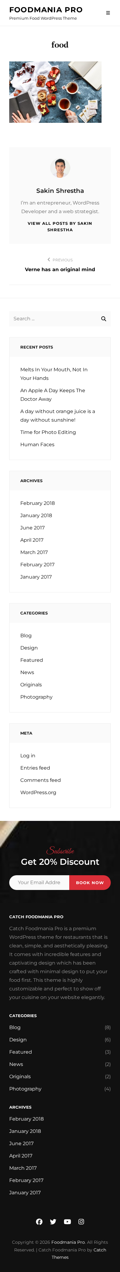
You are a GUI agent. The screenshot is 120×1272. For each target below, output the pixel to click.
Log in (27, 756)
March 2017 (34, 552)
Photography (36, 697)
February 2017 (37, 565)
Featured (31, 660)
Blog (26, 635)
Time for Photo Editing (48, 432)
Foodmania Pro (46, 9)
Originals (31, 685)
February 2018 (37, 503)
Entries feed (35, 768)
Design (29, 648)
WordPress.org (38, 792)
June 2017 (32, 528)
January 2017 (36, 577)
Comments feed (40, 780)
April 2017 (31, 540)
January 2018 (36, 515)
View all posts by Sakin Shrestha (60, 226)
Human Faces (37, 444)
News (27, 672)
